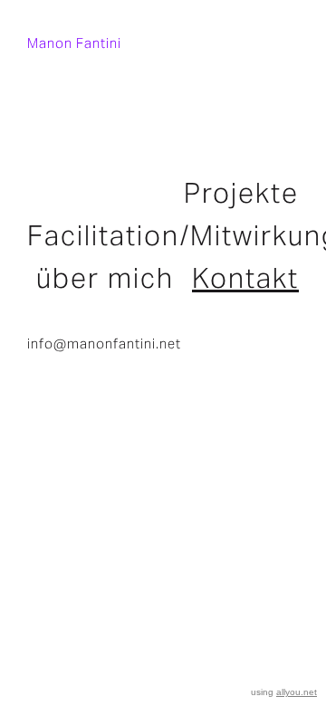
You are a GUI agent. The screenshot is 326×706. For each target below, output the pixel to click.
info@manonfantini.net (104, 343)
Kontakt (245, 277)
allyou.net (296, 692)
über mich (105, 277)
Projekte (241, 192)
